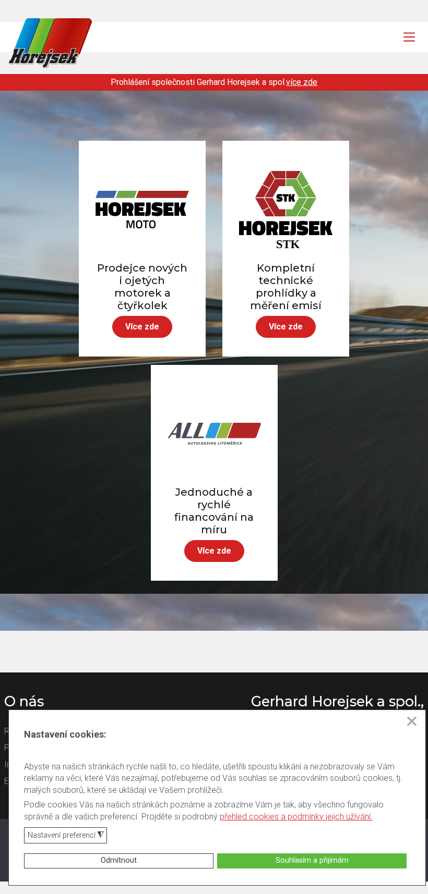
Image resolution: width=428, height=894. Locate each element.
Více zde (142, 327)
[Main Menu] (409, 37)
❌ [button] (412, 721)
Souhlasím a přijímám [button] (312, 860)
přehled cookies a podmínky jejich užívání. (296, 817)
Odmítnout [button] (119, 860)
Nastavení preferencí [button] (66, 836)
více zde (301, 82)
